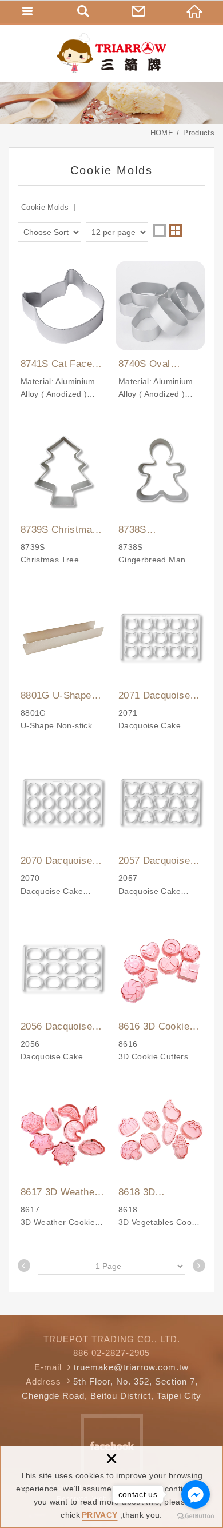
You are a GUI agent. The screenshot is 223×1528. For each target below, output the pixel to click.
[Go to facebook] (195, 1494)
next (199, 1265)
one (159, 230)
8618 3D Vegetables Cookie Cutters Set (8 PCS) (160, 1159)
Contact (140, 11)
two (175, 230)
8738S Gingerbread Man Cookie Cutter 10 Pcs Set (160, 496)
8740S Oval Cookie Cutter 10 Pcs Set (160, 331)
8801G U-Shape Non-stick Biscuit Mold (62, 662)
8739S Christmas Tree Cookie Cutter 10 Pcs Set (62, 496)
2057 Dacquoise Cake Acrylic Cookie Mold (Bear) (160, 827)
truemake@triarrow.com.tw (131, 1367)
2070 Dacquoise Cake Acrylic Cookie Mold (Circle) (62, 827)
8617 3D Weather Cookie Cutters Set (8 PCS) (62, 1159)
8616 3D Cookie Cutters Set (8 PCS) (160, 993)
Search (84, 11)
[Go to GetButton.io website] (195, 1516)
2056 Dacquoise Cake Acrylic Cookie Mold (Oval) (62, 993)
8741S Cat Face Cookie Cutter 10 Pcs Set (62, 331)
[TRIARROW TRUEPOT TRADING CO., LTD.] (111, 53)
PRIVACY (99, 1514)
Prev (24, 1265)
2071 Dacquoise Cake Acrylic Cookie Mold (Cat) (160, 662)
